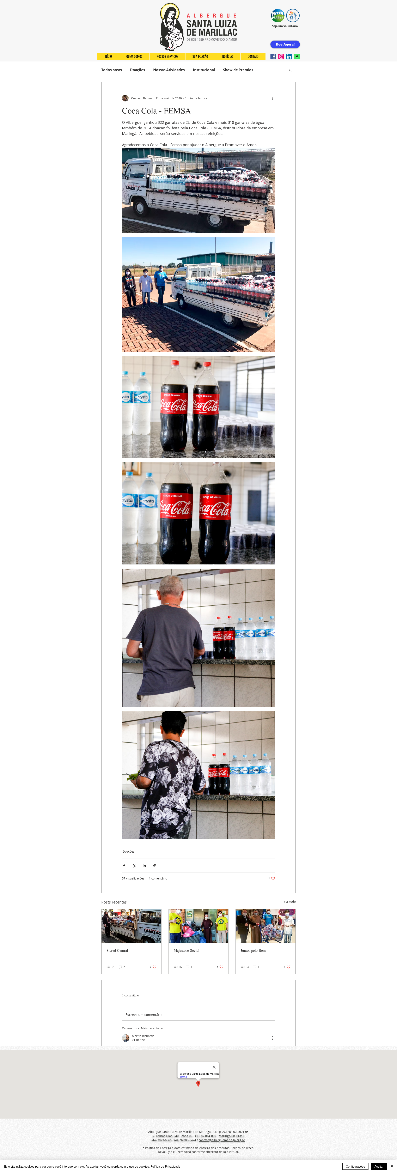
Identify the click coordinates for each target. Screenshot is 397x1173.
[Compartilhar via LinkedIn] (144, 865)
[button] (278, 15)
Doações (137, 70)
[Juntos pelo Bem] (265, 926)
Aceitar (379, 1166)
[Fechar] (392, 1166)
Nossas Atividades (169, 70)
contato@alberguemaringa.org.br (222, 1140)
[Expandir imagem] (198, 190)
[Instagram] (281, 56)
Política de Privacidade (165, 1166)
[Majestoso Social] (198, 926)
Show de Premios (238, 70)
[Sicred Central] (131, 926)
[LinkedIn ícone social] (289, 56)
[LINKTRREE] (297, 56)
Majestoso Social (186, 950)
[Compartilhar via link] (154, 865)
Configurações (355, 1166)
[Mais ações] (272, 98)
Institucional (204, 70)
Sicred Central (117, 950)
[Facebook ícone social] (273, 56)
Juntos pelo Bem (253, 950)
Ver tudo (290, 902)
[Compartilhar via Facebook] (124, 865)
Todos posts (111, 70)
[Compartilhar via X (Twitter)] (134, 865)
